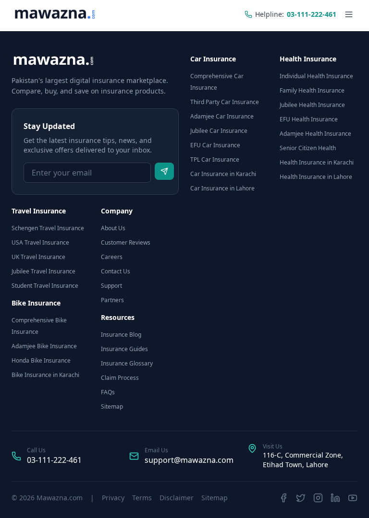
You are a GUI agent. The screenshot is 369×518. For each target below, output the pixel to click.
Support (111, 286)
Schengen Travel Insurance (48, 228)
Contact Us (115, 271)
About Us (113, 228)
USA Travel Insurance (40, 242)
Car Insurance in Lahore (222, 188)
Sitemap (112, 406)
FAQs (108, 392)
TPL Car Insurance (214, 159)
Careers (112, 257)
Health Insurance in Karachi (317, 162)
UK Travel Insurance (38, 257)
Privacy (113, 497)
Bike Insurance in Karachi (45, 375)
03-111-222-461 (54, 460)
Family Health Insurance (312, 90)
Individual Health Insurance (316, 76)
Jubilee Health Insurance (312, 105)
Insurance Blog (121, 334)
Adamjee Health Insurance (315, 134)
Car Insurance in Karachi (223, 174)
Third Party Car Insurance (224, 102)
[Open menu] (348, 14)
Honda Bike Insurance (41, 360)
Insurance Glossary (127, 363)
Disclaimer (177, 497)
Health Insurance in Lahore (316, 177)
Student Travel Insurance (45, 286)
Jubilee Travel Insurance (43, 271)
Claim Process (120, 378)
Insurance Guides (124, 349)
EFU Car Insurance (215, 145)
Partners (112, 300)
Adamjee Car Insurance (222, 116)
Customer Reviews (125, 242)
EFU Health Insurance (309, 119)
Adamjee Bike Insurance (44, 346)
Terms (142, 497)
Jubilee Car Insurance (218, 131)
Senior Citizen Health (308, 148)
